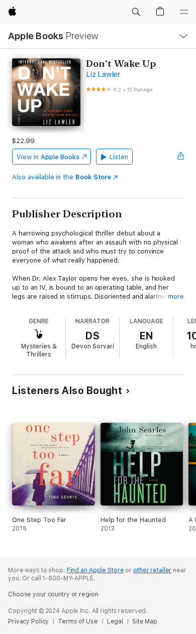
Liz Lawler (103, 74)
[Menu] (184, 12)
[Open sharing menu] (180, 156)
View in (48, 157)
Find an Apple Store (95, 570)
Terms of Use (78, 621)
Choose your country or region (53, 594)
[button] (136, 12)
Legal (115, 621)
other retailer (152, 570)
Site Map (144, 621)
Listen (119, 157)
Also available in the (61, 177)
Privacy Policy (28, 621)
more (176, 296)
